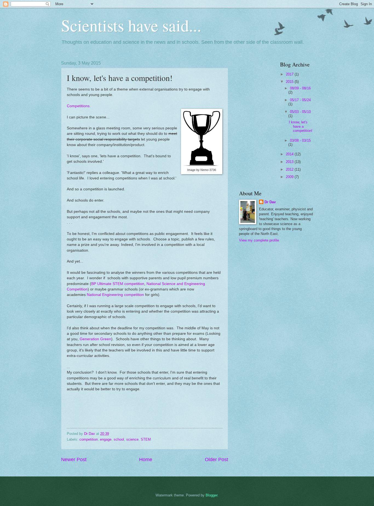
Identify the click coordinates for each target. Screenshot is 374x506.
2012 (290, 169)
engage (105, 439)
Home (145, 459)
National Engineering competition (115, 295)
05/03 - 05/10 (300, 112)
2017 (290, 74)
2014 (290, 154)
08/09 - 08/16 (300, 88)
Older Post (216, 459)
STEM (146, 439)
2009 (290, 177)
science (132, 439)
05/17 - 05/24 (300, 100)
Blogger (211, 495)
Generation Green (95, 339)
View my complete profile (259, 240)
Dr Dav (270, 202)
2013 (290, 162)
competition (88, 439)
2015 (290, 82)
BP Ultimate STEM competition (117, 284)
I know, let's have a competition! (300, 126)
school (119, 439)
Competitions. (79, 106)
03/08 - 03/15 (300, 140)
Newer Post (74, 459)
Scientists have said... (131, 25)
